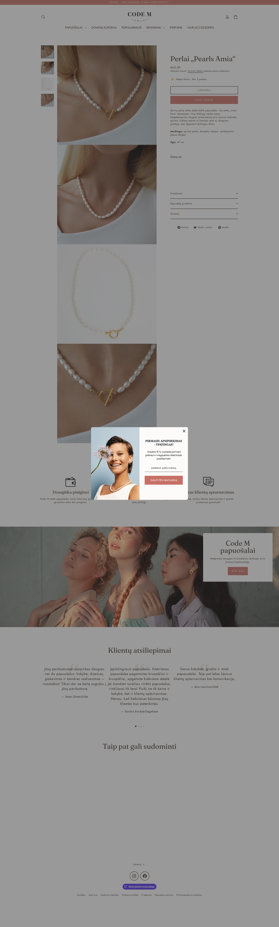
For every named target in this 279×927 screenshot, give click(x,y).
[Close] (184, 431)
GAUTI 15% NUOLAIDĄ (163, 480)
